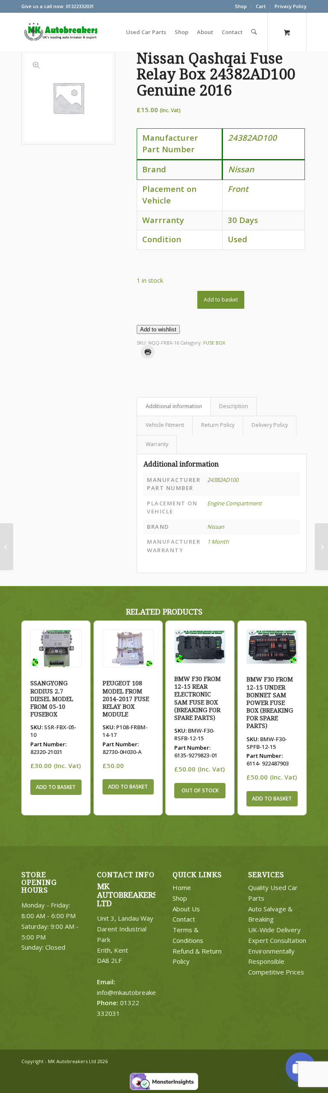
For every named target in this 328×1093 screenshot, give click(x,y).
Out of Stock (200, 790)
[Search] (254, 32)
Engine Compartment (234, 503)
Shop (241, 6)
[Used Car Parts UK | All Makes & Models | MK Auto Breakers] (59, 32)
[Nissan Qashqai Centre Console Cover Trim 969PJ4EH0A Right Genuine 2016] (321, 546)
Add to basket (221, 299)
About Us (186, 909)
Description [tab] (233, 406)
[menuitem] (241, 6)
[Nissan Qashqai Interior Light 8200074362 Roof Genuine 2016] (6, 546)
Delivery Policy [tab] (270, 425)
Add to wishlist (158, 329)
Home (182, 887)
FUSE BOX (214, 342)
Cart (261, 6)
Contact (184, 919)
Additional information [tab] (174, 406)
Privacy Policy (291, 6)
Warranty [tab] (157, 444)
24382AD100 (222, 480)
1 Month (218, 541)
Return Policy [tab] (217, 425)
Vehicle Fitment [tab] (165, 425)
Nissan (215, 527)
